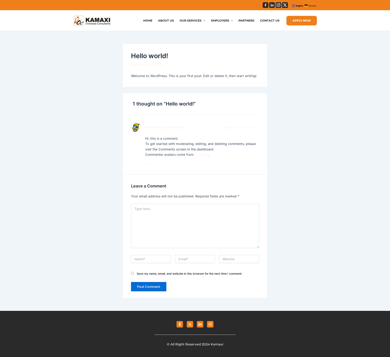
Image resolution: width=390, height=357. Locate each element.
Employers (220, 20)
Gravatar (201, 154)
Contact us (270, 20)
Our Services (191, 20)
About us (166, 20)
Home (147, 20)
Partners (246, 20)
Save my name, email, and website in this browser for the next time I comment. (189, 273)
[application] (203, 20)
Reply (150, 163)
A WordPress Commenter (164, 127)
